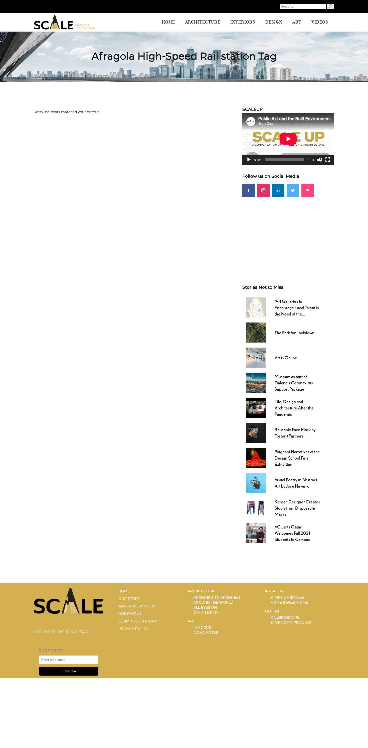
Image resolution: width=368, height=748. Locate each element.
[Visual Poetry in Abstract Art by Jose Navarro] (256, 482)
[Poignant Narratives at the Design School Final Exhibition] (256, 457)
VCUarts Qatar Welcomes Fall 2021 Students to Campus (292, 533)
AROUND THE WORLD (214, 602)
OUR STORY (129, 599)
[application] (288, 139)
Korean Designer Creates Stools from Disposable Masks (297, 508)
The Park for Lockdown (294, 332)
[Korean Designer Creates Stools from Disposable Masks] (256, 507)
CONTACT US (130, 614)
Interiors (274, 591)
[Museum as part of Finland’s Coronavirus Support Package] (256, 382)
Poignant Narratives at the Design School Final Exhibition (297, 458)
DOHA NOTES (206, 632)
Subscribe (68, 671)
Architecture (201, 591)
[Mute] (319, 159)
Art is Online (286, 357)
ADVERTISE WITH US (136, 606)
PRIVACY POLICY (133, 629)
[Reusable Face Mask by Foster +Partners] (256, 432)
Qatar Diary (206, 612)
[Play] (248, 159)
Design (272, 611)
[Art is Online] (256, 357)
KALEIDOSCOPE (285, 617)
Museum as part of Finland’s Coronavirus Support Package (294, 383)
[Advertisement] (288, 232)
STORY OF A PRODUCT (291, 622)
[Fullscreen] (327, 159)
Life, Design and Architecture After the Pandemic (294, 408)
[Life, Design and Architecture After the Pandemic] (256, 407)
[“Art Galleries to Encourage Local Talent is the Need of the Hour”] (256, 306)
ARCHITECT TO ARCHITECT (217, 597)
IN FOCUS (202, 627)
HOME (124, 591)
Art (191, 621)
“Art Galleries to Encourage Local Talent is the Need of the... (297, 307)
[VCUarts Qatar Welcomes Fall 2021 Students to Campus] (256, 532)
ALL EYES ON (205, 607)
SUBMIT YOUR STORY (137, 621)
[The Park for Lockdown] (256, 332)
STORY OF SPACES (287, 597)
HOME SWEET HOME (289, 602)
